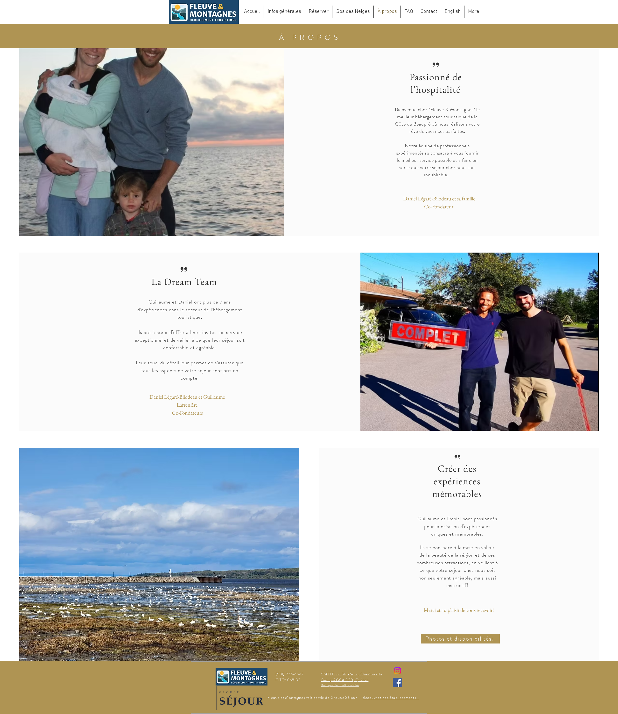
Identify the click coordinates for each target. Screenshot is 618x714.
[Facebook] (397, 682)
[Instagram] (397, 670)
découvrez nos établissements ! (391, 697)
